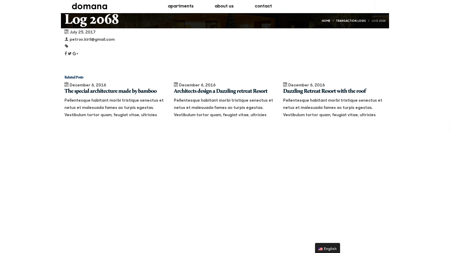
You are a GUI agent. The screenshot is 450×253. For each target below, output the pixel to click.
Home (326, 20)
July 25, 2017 (83, 32)
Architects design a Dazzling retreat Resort (220, 91)
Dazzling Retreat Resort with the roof (324, 91)
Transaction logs (351, 20)
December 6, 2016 (88, 85)
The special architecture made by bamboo (110, 91)
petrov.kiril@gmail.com (92, 39)
